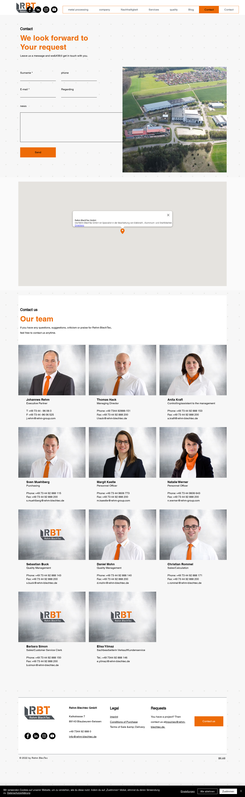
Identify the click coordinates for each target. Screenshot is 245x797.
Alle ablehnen (207, 791)
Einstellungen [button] (188, 791)
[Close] (241, 791)
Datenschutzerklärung (18, 792)
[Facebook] (29, 9)
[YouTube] (54, 9)
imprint (114, 716)
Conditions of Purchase (124, 721)
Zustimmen (228, 791)
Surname (25, 73)
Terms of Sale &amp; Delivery (127, 726)
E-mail (24, 89)
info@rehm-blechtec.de (82, 736)
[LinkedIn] (38, 9)
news (23, 106)
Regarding (67, 89)
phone (65, 73)
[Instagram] (46, 9)
